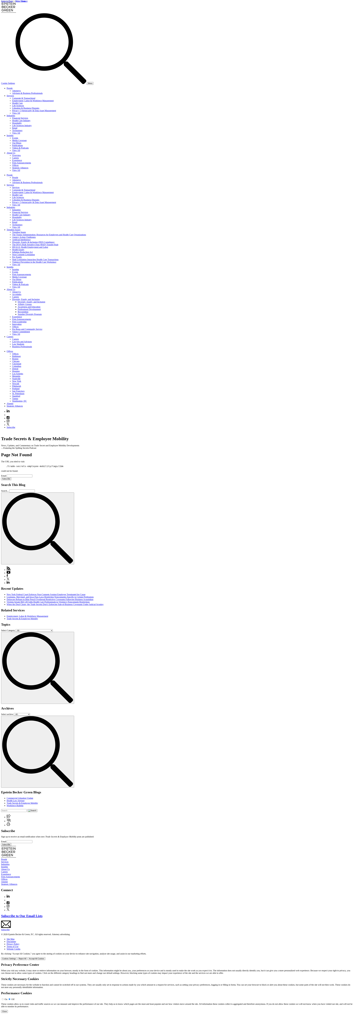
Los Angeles (17, 373)
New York (16, 381)
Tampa (15, 398)
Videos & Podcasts (20, 148)
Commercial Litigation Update (20, 798)
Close (4, 1011)
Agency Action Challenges (24, 237)
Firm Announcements (21, 163)
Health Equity (18, 249)
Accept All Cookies (36, 959)
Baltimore (16, 356)
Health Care (17, 103)
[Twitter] (8, 425)
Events (15, 138)
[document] (177, 988)
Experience (17, 160)
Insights (10, 135)
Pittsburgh (16, 386)
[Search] (51, 83)
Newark (15, 383)
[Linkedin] (8, 411)
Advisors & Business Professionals (27, 93)
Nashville (16, 378)
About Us (11, 153)
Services (10, 96)
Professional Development (29, 309)
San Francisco (18, 391)
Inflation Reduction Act (22, 252)
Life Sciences (18, 105)
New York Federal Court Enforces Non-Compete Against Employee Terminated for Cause (46, 594)
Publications (17, 145)
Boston (15, 359)
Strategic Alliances (20, 168)
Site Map (11, 939)
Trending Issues (13, 230)
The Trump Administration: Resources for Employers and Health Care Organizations (49, 235)
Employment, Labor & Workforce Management (33, 100)
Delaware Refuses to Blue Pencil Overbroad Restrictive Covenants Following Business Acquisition (50, 599)
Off (12, 999)
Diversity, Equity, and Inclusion (26, 299)
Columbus (16, 366)
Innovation (17, 324)
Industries (11, 115)
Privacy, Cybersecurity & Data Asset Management (34, 110)
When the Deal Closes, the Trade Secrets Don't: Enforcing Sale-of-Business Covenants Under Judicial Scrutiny (55, 604)
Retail (14, 128)
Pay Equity (17, 257)
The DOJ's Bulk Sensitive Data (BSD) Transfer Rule (35, 244)
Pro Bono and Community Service (27, 329)
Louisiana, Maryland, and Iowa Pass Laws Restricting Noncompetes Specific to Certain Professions (50, 597)
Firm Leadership (19, 322)
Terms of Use (12, 946)
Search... (5, 491)
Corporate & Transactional (23, 98)
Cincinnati (16, 364)
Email (4, 476)
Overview (16, 155)
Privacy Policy (13, 944)
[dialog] (177, 956)
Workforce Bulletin (15, 805)
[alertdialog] (177, 988)
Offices (15, 165)
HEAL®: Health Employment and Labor (30, 247)
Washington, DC (19, 401)
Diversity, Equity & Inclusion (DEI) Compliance (33, 242)
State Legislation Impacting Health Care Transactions (35, 259)
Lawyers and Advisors (22, 341)
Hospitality (17, 123)
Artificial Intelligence (21, 239)
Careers (15, 158)
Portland (15, 388)
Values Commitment (21, 331)
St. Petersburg (18, 393)
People (10, 88)
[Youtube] (8, 415)
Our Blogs (16, 143)
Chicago (15, 361)
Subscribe (11, 427)
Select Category (8, 630)
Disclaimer (11, 941)
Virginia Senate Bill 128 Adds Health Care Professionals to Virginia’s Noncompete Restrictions (48, 602)
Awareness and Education (29, 307)
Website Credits (13, 949)
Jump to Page (7, 1)
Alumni (10, 403)
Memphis (16, 376)
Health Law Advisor (15, 800)
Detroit (15, 369)
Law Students (18, 344)
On (6, 999)
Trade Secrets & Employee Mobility (22, 618)
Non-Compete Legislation (23, 254)
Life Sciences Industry (22, 125)
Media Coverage (19, 140)
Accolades (16, 294)
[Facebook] (8, 418)
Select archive (7, 714)
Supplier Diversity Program (30, 314)
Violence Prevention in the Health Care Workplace (34, 262)
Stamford (16, 396)
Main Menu (20, 1)
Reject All (22, 959)
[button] (9, 817)
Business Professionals (22, 346)
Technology (17, 130)
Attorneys (16, 91)
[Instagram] (8, 421)
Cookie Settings (8, 83)
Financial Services (20, 118)
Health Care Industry (21, 120)
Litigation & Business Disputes (25, 108)
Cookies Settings (9, 959)
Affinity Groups (25, 304)
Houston (16, 371)
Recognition (23, 312)
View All (16, 113)
